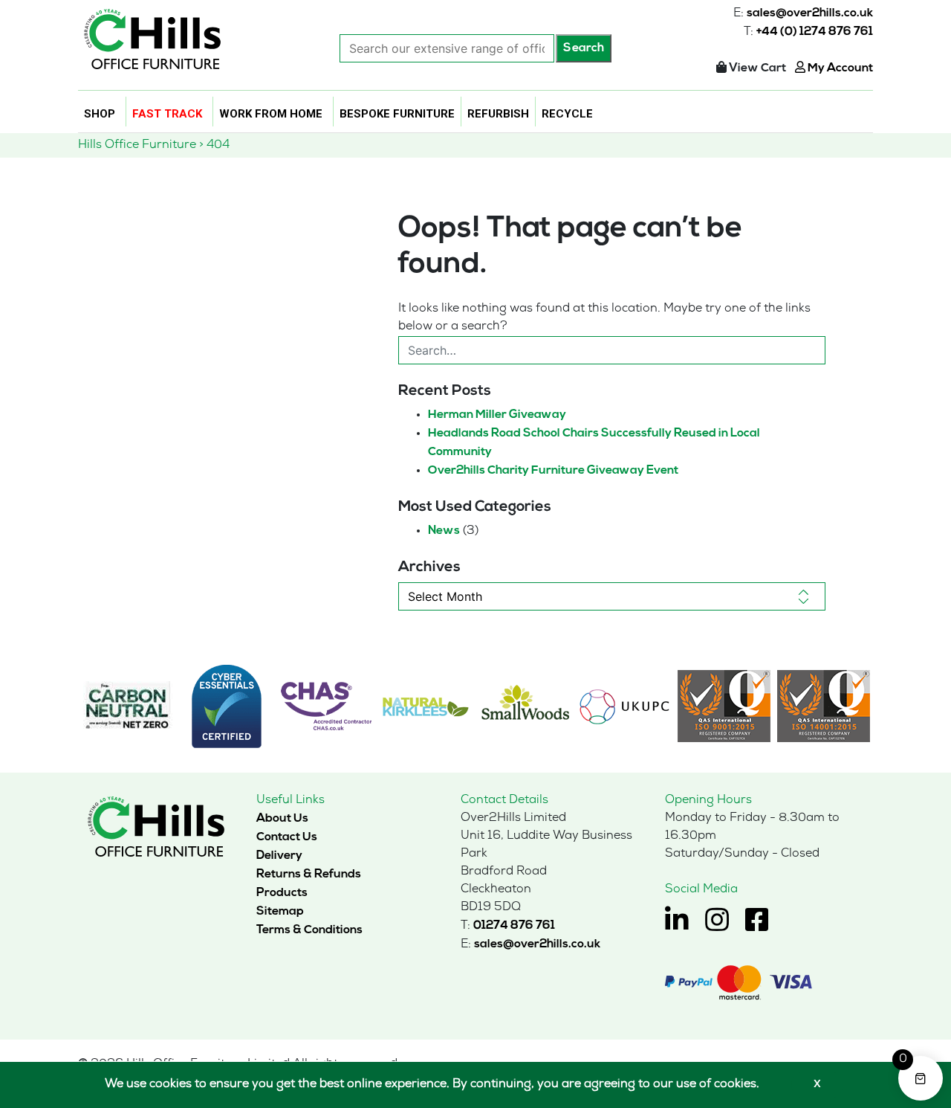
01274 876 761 (514, 926)
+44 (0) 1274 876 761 (814, 32)
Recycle (567, 113)
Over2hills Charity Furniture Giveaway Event (553, 471)
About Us (282, 819)
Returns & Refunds (308, 874)
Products (282, 893)
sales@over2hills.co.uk (810, 13)
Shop (99, 113)
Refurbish (498, 113)
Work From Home (270, 113)
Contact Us (286, 837)
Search (583, 48)
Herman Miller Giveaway (497, 415)
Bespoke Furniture (397, 113)
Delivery (279, 856)
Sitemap (280, 912)
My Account (839, 68)
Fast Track (167, 113)
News (444, 531)
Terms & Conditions (309, 930)
